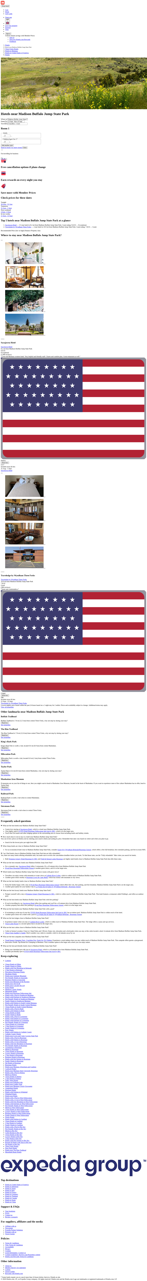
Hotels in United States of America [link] (17, 53)
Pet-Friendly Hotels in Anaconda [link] (16, 978)
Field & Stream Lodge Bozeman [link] (52, 859)
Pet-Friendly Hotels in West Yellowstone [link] (19, 1106)
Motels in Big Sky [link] (11, 1131)
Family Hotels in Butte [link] (13, 1015)
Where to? (4, 119)
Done (25, 147)
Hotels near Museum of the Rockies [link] (17, 982)
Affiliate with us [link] (10, 1226)
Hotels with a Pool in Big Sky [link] (15, 1127)
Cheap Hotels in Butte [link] (12, 1013)
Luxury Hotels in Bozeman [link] (14, 1053)
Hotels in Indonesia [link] (11, 1187)
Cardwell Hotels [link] (10, 1069)
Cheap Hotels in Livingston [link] (14, 1024)
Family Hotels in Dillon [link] (13, 966)
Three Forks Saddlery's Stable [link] (15, 933)
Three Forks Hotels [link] (11, 49)
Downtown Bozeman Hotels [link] (15, 972)
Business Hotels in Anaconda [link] (15, 980)
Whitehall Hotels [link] (11, 1094)
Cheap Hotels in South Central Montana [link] (18, 1007)
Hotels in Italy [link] (10, 1190)
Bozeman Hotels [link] (10, 1065)
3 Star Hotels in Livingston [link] (14, 1026)
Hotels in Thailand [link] (11, 1196)
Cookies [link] (8, 1251)
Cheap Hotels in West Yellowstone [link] (17, 1109)
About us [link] (8, 1266)
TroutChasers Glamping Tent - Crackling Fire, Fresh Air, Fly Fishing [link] (28, 940)
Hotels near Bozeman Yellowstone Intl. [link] (18, 993)
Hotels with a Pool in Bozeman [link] (15, 1038)
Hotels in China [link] (10, 1202)
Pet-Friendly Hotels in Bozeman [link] (16, 1046)
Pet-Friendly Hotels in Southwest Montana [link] (19, 999)
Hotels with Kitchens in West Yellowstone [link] (19, 1104)
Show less (5, 463)
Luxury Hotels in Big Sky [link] (14, 1137)
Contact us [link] (8, 1215)
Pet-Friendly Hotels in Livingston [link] (16, 1022)
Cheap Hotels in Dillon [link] (13, 964)
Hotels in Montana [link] (11, 51)
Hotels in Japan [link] (10, 1188)
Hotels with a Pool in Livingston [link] (16, 1017)
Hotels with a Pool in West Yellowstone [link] (18, 1098)
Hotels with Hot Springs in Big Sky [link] (17, 1140)
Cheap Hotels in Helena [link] (13, 1077)
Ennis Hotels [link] (9, 987)
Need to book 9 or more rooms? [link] (11, 147)
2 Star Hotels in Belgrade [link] (13, 970)
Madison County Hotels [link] (13, 989)
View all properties (7, 707)
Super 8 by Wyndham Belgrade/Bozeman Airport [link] (74, 850)
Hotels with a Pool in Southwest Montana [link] (19, 995)
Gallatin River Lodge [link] (53, 875)
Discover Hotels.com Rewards (19, 39)
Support (8, 28)
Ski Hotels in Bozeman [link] (13, 1063)
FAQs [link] (7, 1213)
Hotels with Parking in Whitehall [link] (16, 1092)
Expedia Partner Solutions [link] (14, 1230)
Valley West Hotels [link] (11, 1080)
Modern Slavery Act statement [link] (15, 1268)
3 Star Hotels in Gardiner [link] (13, 1123)
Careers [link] (7, 1270)
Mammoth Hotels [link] (11, 991)
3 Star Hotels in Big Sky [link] (13, 1139)
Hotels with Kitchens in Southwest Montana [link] (20, 997)
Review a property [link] (11, 1217)
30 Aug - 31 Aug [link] (6, 204)
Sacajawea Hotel (11, 225)
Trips (7, 29)
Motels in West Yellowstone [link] (14, 1108)
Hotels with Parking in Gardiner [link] (16, 1119)
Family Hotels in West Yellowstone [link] (17, 1115)
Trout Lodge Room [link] (11, 924)
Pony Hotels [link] (9, 1030)
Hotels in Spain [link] (10, 1200)
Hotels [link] (7, 45)
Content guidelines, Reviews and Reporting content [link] (22, 1255)
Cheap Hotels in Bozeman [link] (14, 1051)
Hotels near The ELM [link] (12, 984)
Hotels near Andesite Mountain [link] (15, 976)
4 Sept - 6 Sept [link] (6, 212)
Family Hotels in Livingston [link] (14, 1028)
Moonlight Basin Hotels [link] (13, 1152)
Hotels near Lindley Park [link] (13, 1084)
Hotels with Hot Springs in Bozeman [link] (17, 1059)
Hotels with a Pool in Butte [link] (14, 1009)
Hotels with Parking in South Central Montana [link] (21, 1003)
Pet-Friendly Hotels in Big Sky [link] (15, 1129)
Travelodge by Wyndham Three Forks (18, 227)
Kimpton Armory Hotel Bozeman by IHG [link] (23, 859)
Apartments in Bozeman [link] (13, 1047)
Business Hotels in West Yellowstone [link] (17, 1113)
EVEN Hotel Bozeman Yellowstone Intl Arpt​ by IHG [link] (37, 831)
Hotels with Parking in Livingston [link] (16, 1018)
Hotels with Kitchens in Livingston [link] (17, 1020)
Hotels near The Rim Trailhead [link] (15, 1150)
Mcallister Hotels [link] (11, 974)
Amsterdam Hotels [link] (11, 1088)
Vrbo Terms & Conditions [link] (14, 1245)
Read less (5, 723)
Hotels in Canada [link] (11, 1198)
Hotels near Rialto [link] (11, 1096)
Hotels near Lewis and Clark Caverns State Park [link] (21, 1036)
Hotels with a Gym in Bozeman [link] (16, 1042)
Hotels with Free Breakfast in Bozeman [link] (18, 1044)
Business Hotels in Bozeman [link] (15, 1057)
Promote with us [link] (10, 1232)
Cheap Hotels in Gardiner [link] (14, 1121)
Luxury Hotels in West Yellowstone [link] (17, 1111)
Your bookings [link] (10, 1211)
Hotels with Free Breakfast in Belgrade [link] (18, 968)
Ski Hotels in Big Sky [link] (12, 1144)
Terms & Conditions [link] (12, 1243)
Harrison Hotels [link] (10, 1090)
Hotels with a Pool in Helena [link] (15, 1073)
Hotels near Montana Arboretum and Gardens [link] (20, 1067)
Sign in (8, 33)
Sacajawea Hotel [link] (26, 829)
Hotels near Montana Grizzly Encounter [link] (18, 1086)
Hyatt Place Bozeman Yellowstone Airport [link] (19, 868)
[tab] (8, 961)
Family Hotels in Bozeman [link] (14, 1061)
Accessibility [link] (9, 1247)
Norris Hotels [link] (9, 1117)
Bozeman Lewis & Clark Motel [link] (37, 877)
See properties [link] (5, 725)
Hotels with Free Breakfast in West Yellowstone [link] (21, 1102)
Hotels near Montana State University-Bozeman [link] (21, 1071)
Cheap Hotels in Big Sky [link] (13, 1135)
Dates (3, 121)
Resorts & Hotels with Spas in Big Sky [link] (18, 1142)
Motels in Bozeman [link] (11, 1049)
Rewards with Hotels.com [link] (14, 1273)
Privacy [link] (7, 1249)
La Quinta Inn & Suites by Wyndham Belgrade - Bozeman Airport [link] (58, 887)
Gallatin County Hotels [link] (13, 1034)
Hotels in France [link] (10, 1192)
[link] (23, 10)
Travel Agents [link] (10, 1234)
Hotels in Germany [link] (11, 1194)
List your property (11, 26)
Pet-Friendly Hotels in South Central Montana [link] (20, 1005)
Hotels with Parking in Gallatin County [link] (18, 1032)
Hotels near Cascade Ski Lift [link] (15, 986)
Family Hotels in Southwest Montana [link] (17, 1001)
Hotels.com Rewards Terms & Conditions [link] (19, 1257)
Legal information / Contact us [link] (15, 1253)
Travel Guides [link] (10, 1272)
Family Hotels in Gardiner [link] (14, 1125)
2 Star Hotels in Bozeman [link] (14, 1055)
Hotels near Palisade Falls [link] (14, 1082)
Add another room (7, 145)
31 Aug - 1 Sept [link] (6, 208)
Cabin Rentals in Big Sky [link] (13, 1133)
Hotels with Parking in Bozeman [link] (16, 1040)
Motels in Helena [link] (11, 1075)
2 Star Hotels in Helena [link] (13, 1078)
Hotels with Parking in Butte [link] (15, 1011)
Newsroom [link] (9, 1228)
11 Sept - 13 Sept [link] (6, 216)
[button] (73, 956)
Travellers (4, 124)
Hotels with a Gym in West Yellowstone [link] (18, 1100)
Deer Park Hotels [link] (11, 1148)
